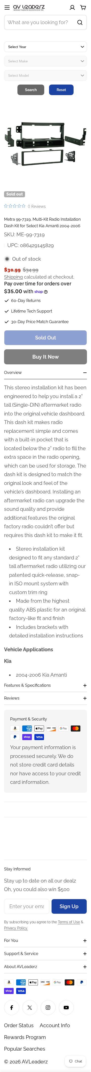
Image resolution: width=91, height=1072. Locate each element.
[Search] (80, 22)
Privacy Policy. (16, 928)
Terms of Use (69, 922)
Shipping (13, 277)
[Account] (72, 8)
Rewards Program (25, 1037)
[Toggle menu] (7, 8)
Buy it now (45, 357)
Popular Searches (24, 1049)
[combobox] (45, 22)
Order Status (19, 1025)
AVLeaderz (35, 1062)
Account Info (55, 1025)
